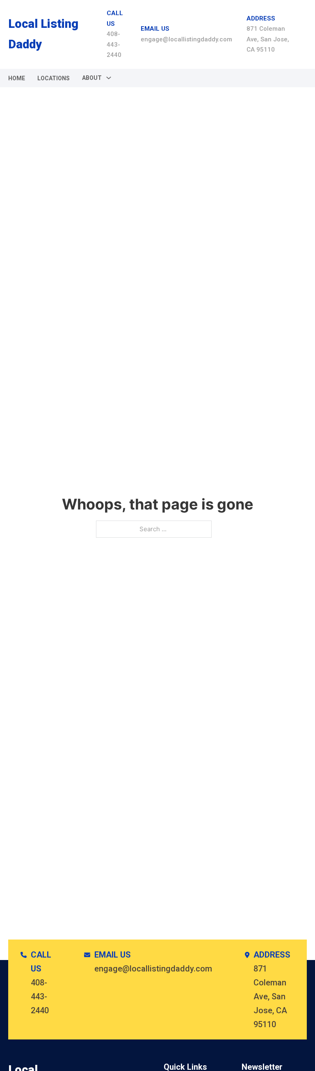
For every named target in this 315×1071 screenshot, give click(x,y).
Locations (53, 78)
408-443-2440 (114, 44)
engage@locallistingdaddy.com (186, 39)
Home (16, 78)
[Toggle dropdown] (109, 78)
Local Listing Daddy (43, 34)
